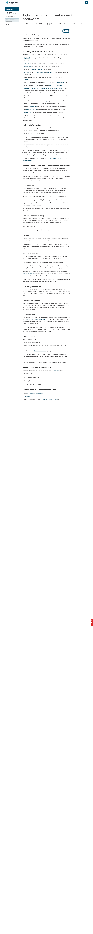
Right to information (60, 9)
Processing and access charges (33, 216)
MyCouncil (27, 58)
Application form (28, 315)
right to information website (50, 399)
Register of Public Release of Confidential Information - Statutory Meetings (44, 88)
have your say (60, 82)
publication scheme (31, 109)
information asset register (42, 101)
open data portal (33, 96)
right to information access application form (36, 319)
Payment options (28, 336)
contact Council (28, 112)
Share (65, 31)
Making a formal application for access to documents (46, 166)
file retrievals (50, 72)
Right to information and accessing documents (79, 9)
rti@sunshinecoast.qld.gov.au (35, 393)
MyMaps (26, 63)
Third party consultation (31, 287)
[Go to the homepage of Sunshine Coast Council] (16, 2)
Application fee (28, 186)
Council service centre (28, 273)
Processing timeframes (31, 301)
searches (26, 72)
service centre (55, 370)
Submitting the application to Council (36, 367)
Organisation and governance (44, 9)
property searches (40, 72)
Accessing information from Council (38, 51)
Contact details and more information (39, 389)
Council (32, 9)
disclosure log (33, 106)
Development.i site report (36, 69)
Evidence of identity (29, 254)
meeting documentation (55, 85)
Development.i (28, 66)
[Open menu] (86, 2)
